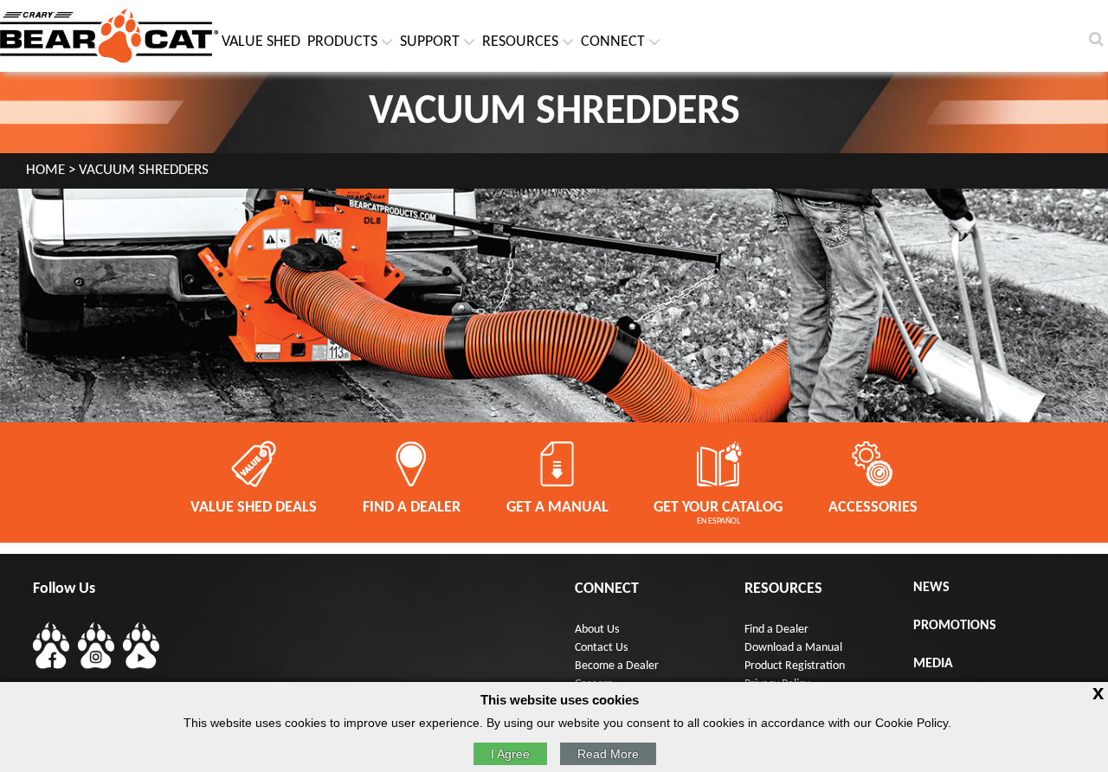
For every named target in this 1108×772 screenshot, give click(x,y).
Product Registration (794, 665)
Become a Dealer (617, 665)
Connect (613, 42)
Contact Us (601, 647)
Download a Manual (793, 647)
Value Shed (261, 42)
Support (430, 42)
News (931, 588)
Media (933, 664)
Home (45, 170)
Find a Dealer (776, 629)
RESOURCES (520, 42)
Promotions (954, 626)
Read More (608, 754)
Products (342, 42)
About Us (597, 629)
